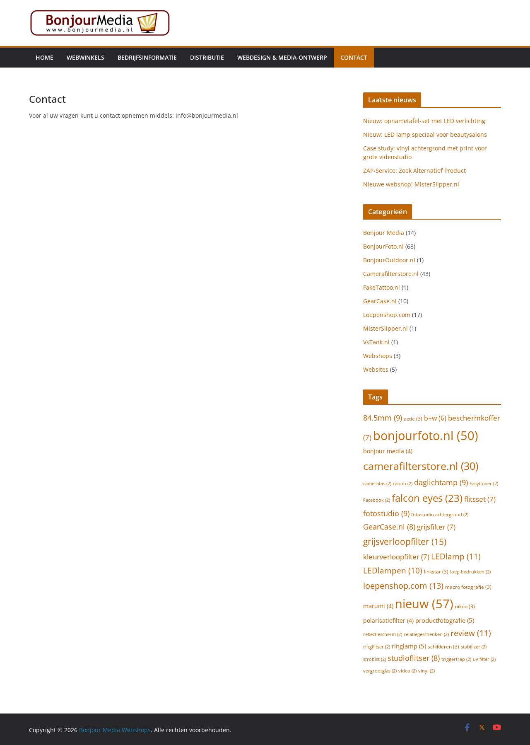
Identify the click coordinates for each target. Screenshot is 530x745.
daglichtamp (441, 482)
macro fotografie (468, 586)
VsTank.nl (376, 342)
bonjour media (387, 451)
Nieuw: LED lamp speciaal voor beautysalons (425, 134)
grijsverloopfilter (404, 541)
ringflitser (376, 647)
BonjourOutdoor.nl (389, 260)
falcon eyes (427, 498)
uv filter (484, 659)
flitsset (480, 499)
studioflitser (414, 658)
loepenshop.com (403, 585)
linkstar (436, 571)
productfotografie (444, 620)
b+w (435, 418)
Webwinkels (85, 57)
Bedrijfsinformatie (147, 57)
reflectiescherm (382, 634)
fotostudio (386, 513)
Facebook (376, 500)
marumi (378, 606)
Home (44, 57)
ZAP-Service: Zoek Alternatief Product (414, 170)
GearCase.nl (380, 301)
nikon (465, 606)
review (470, 633)
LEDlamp (456, 556)
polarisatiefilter (388, 620)
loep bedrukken (470, 572)
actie (413, 418)
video (407, 671)
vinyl (426, 671)
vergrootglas (380, 671)
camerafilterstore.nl (420, 466)
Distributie (207, 57)
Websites (375, 369)
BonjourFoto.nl (383, 246)
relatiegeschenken (426, 634)
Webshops (377, 356)
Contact (353, 57)
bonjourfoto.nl (425, 435)
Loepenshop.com (386, 315)
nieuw (424, 603)
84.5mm (382, 417)
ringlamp (409, 646)
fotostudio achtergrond (439, 515)
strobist (374, 659)
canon (402, 483)
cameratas (377, 483)
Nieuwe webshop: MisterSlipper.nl (411, 184)
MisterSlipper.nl (385, 328)
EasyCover (484, 483)
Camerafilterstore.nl (391, 274)
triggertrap (456, 659)
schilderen (443, 646)
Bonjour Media (383, 233)
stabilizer (474, 647)
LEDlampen (392, 570)
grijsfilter (436, 527)
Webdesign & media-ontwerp (282, 57)
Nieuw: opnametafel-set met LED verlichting (424, 121)
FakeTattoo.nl (381, 287)
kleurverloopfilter (396, 556)
